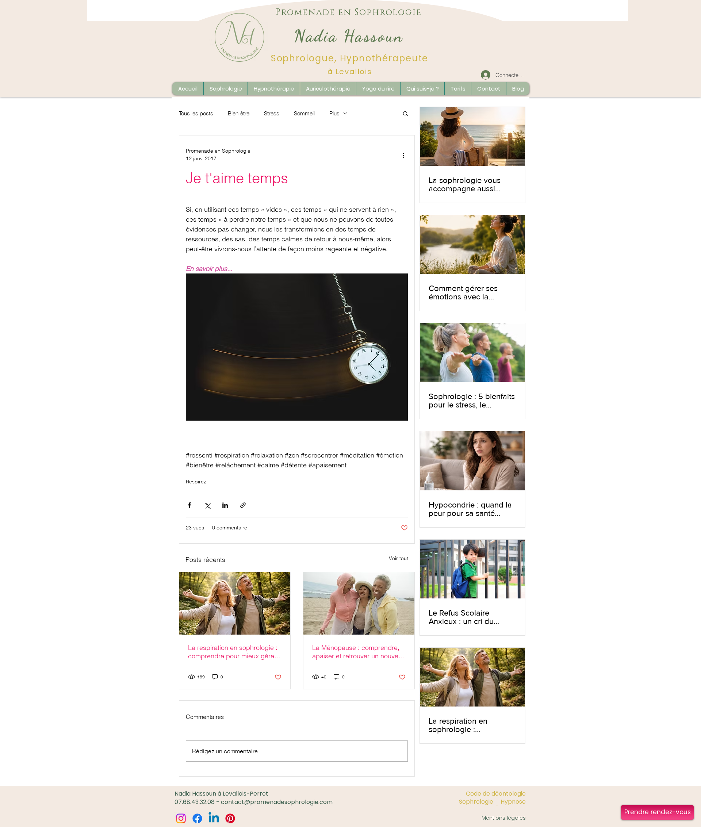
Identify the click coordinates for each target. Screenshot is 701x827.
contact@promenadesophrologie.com (277, 802)
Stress (271, 113)
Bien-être (238, 113)
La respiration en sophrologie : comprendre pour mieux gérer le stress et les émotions (232, 651)
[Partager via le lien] (243, 505)
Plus (334, 113)
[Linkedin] (213, 818)
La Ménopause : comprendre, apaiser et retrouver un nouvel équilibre (356, 651)
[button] (517, 88)
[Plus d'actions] (403, 154)
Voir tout (398, 558)
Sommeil (304, 113)
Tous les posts (196, 113)
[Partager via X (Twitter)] (207, 505)
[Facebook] (197, 818)
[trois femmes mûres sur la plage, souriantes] (358, 603)
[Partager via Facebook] (189, 505)
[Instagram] (181, 818)
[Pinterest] (230, 818)
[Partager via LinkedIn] (225, 505)
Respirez (196, 481)
